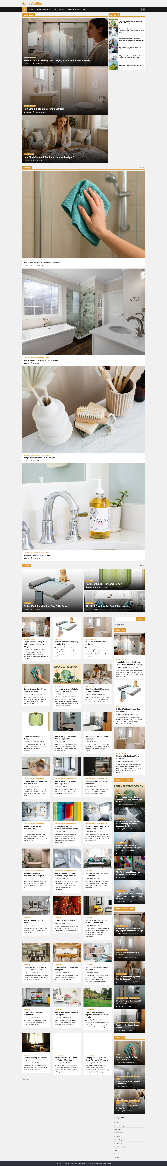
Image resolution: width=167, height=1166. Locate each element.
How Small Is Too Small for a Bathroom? (44, 108)
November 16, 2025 (40, 160)
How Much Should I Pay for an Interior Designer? (49, 157)
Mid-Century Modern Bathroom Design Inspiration (35, 874)
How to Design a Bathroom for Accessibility (41, 360)
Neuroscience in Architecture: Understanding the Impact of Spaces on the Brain (131, 30)
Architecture (59, 9)
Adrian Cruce (28, 64)
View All (142, 168)
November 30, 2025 (40, 609)
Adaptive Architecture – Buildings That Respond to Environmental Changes (130, 57)
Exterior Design (73, 9)
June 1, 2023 (36, 461)
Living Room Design (120, 1147)
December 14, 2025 (40, 64)
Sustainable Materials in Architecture (130, 65)
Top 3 (115, 1154)
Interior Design (42, 9)
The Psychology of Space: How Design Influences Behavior (130, 48)
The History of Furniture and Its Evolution (96, 968)
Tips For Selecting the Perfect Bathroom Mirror (35, 782)
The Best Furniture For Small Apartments (107, 606)
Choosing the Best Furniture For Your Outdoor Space (35, 968)
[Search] (144, 9)
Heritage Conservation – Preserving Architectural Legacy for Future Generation (131, 39)
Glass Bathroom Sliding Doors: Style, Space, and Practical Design (57, 60)
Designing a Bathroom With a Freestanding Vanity (97, 827)
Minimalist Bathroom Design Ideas (37, 555)
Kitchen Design (118, 1143)
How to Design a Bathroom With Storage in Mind (65, 737)
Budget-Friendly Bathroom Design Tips (39, 458)
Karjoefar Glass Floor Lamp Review (104, 583)
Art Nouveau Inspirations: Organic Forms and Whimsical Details (97, 1014)
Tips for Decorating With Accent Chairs (33, 1013)
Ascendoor (91, 1163)
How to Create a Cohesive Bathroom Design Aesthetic (65, 874)
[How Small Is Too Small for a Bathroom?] (129, 738)
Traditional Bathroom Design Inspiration (96, 737)
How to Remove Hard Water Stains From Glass (42, 263)
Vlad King (27, 266)
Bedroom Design (119, 1129)
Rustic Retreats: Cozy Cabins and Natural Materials (66, 1058)
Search (140, 619)
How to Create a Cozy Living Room (35, 921)
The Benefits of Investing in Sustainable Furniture (96, 921)
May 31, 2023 (36, 558)
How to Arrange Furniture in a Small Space (66, 1013)
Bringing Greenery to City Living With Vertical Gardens (96, 1058)
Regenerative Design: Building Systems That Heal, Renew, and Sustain (130, 22)
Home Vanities (32, 3)
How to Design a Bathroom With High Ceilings (65, 782)
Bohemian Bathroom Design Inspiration (96, 782)
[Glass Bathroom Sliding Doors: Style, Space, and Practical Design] (129, 644)
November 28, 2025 (40, 112)
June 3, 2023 (36, 363)
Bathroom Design (29, 57)
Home (31, 9)
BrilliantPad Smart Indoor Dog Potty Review (46, 606)
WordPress (107, 1163)
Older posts (25, 1079)
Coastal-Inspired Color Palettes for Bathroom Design (66, 827)
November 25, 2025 (38, 266)
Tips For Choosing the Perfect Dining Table (66, 968)
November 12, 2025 (102, 587)
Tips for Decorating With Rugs (66, 920)
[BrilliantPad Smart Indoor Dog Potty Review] (129, 691)
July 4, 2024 (98, 609)
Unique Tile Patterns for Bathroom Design (33, 827)
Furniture (27, 603)
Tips (84, 9)
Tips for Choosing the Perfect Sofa (35, 1058)
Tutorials (116, 1157)
